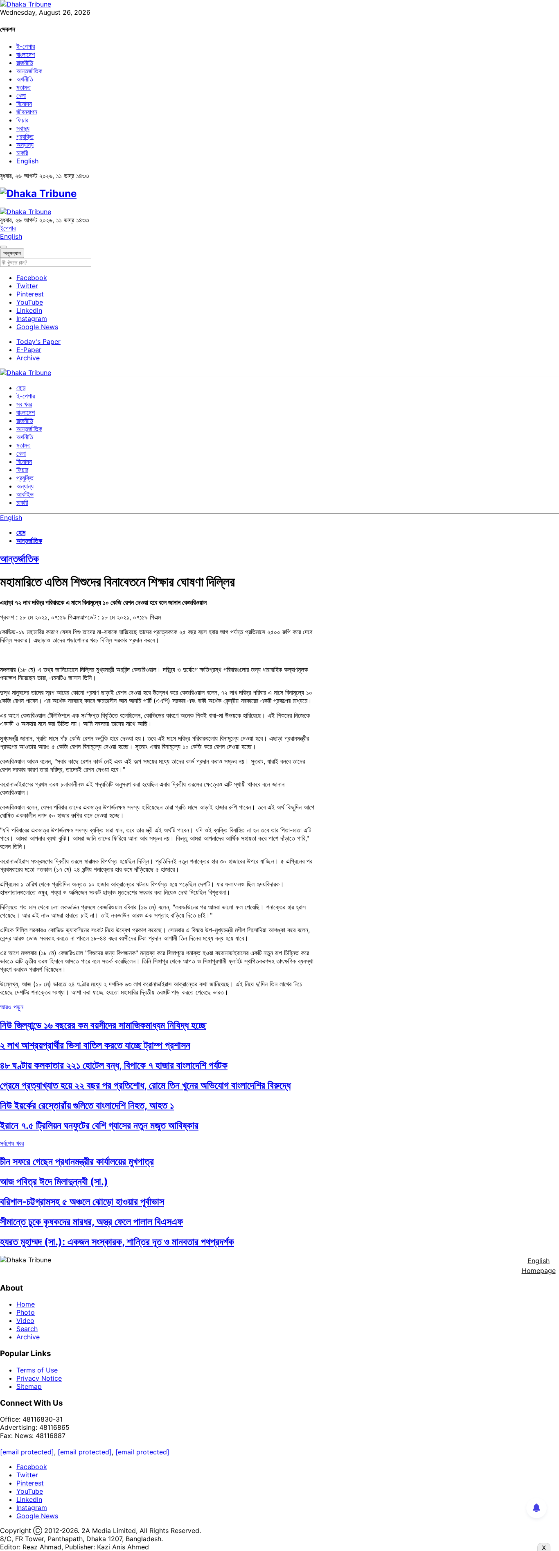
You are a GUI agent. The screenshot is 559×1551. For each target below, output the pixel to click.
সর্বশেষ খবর (12, 1143)
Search (27, 1329)
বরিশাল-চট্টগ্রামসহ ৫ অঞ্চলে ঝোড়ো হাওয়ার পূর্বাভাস (82, 1201)
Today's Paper (38, 341)
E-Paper (28, 350)
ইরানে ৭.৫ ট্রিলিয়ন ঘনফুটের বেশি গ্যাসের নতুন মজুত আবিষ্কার (99, 1125)
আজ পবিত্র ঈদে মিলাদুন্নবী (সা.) (54, 1181)
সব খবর (24, 404)
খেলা (21, 95)
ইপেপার (8, 228)
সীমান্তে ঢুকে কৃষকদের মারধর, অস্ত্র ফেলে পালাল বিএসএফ (91, 1222)
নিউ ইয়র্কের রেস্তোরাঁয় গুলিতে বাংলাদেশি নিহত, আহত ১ (87, 1105)
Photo (25, 1312)
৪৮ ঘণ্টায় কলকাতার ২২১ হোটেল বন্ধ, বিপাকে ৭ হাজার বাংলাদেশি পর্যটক (114, 1065)
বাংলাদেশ (25, 54)
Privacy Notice (39, 1378)
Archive (28, 358)
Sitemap (29, 1386)
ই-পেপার (25, 46)
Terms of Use (37, 1370)
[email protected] (27, 1452)
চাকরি (22, 153)
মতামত (23, 87)
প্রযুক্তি (25, 136)
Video (25, 1320)
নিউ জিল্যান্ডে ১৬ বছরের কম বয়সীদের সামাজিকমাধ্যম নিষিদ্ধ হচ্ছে (103, 1025)
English (27, 161)
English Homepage (539, 1266)
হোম (20, 388)
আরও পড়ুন (11, 1007)
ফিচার (22, 120)
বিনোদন (24, 103)
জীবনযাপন (26, 112)
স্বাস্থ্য (22, 128)
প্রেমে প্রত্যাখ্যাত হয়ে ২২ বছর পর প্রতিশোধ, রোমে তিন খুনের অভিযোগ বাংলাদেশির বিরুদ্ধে (145, 1085)
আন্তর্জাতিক (29, 71)
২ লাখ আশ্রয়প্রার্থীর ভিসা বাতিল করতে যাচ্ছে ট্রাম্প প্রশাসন (95, 1045)
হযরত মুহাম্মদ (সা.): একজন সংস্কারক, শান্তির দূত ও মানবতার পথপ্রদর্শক (117, 1242)
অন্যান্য (25, 144)
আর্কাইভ (25, 494)
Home (25, 1304)
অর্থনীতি (24, 79)
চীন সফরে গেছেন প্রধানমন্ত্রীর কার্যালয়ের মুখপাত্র (77, 1161)
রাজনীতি (24, 63)
